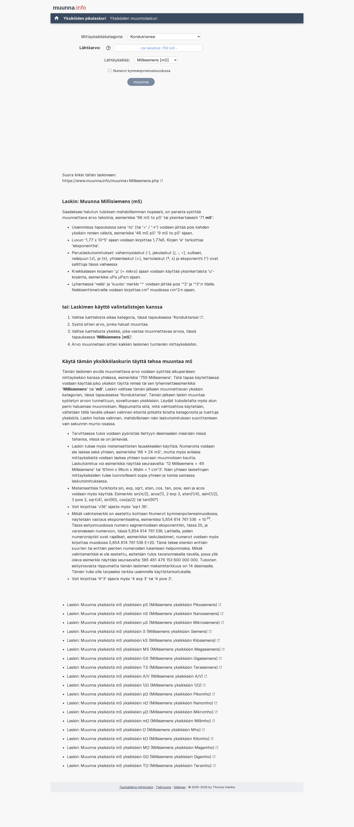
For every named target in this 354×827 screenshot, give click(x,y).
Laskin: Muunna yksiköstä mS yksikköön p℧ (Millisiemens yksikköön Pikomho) (139, 694)
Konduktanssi (186, 317)
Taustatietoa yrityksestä (136, 787)
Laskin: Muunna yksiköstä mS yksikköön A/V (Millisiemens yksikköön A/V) (135, 676)
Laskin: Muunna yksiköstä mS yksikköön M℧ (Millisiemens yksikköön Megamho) (140, 747)
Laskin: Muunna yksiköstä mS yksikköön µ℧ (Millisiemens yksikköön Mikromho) (140, 711)
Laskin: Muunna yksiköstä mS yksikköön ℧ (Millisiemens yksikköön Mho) (134, 729)
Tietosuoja (163, 787)
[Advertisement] (141, 126)
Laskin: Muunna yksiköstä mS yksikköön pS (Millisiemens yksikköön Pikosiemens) (142, 604)
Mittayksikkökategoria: (102, 36)
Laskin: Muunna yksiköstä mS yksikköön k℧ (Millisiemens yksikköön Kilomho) (138, 738)
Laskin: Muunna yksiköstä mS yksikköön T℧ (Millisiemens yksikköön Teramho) (139, 765)
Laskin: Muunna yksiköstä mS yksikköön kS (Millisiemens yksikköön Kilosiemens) (141, 640)
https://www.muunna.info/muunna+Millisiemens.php (110, 180)
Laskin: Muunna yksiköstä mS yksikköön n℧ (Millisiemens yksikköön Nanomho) (140, 703)
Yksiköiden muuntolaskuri (133, 18)
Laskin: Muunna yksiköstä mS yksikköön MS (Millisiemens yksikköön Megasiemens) (144, 649)
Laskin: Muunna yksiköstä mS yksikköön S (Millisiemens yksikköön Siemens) (137, 631)
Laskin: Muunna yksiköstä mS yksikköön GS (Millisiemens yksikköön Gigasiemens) (142, 658)
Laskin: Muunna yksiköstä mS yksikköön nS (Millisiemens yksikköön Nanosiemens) (143, 613)
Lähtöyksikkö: (117, 60)
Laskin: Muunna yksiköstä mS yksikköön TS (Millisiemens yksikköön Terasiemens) (142, 667)
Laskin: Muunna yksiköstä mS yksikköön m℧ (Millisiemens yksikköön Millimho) (139, 720)
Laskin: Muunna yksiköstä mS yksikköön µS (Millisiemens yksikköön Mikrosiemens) (143, 622)
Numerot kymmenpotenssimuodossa (141, 71)
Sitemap (179, 787)
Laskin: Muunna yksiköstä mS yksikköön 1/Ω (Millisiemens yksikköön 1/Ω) (134, 685)
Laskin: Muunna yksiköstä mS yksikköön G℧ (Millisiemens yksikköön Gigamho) (139, 756)
